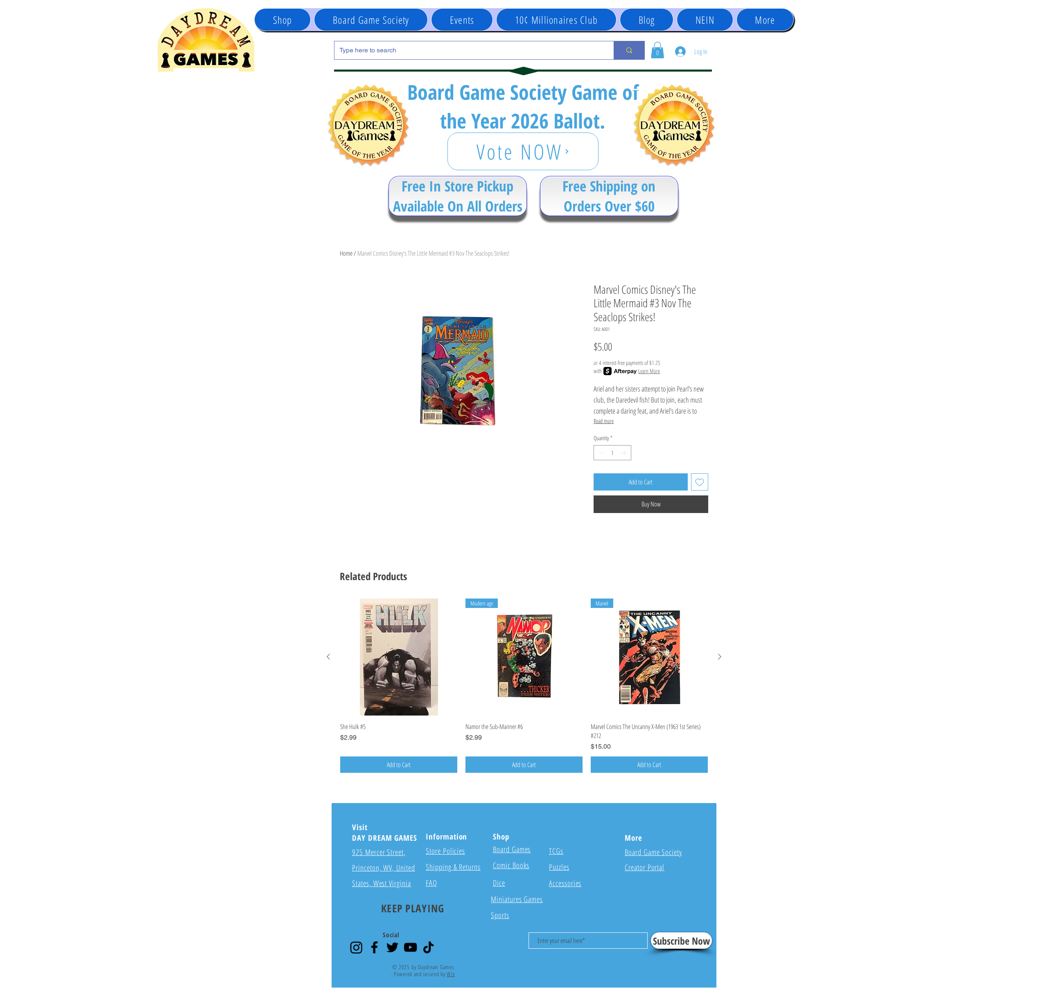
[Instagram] (356, 947)
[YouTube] (410, 947)
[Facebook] (374, 947)
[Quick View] (398, 657)
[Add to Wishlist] (699, 482)
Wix (451, 974)
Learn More (649, 371)
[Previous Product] (328, 657)
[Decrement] (600, 453)
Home (346, 253)
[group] (524, 686)
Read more (604, 421)
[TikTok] (428, 947)
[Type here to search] (629, 50)
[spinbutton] (612, 453)
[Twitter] (392, 947)
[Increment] (625, 453)
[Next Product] (720, 657)
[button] (462, 19)
